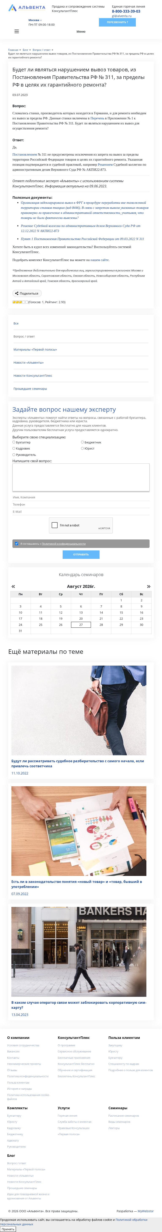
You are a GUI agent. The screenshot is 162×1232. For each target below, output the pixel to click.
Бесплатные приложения (74, 1058)
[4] (23, 302)
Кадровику (14, 1128)
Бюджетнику (15, 1134)
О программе (66, 1045)
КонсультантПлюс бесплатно (76, 1064)
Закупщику (115, 1045)
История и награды (19, 1089)
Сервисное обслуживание (74, 1051)
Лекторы (114, 1128)
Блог (11, 1155)
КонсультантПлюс (74, 1037)
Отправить (81, 554)
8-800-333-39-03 (126, 11)
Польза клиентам (18, 1082)
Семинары (117, 1108)
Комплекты (17, 1108)
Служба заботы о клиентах (74, 1122)
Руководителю (16, 1146)
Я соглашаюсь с (53, 544)
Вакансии (13, 1051)
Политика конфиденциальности (28, 1076)
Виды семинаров (119, 1122)
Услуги (64, 1108)
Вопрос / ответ (16, 1163)
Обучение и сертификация (75, 1070)
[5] (26, 302)
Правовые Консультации (73, 1128)
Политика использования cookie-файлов (28, 1097)
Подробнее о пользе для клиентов (130, 1070)
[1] (14, 302)
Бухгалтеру (115, 1058)
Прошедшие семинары (30, 389)
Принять (8, 1229)
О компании (18, 1037)
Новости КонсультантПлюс (33, 376)
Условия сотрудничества (23, 1045)
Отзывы (12, 1070)
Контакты (13, 1058)
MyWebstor (146, 1211)
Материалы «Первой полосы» (35, 349)
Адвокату (13, 1140)
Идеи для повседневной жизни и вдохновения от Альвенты (28, 1196)
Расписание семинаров (123, 1115)
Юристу (113, 1051)
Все (16, 323)
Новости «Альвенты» (29, 362)
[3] (20, 302)
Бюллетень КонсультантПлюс (76, 1076)
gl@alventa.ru (122, 16)
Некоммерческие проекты (24, 1064)
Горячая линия (67, 1115)
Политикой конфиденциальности (64, 544)
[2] (17, 302)
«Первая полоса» (69, 1134)
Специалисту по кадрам (123, 1064)
